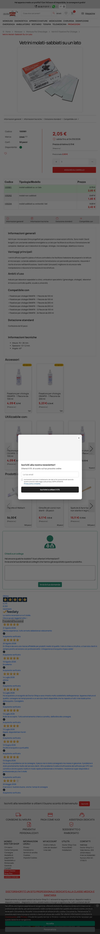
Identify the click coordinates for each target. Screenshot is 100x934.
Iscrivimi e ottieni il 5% (50, 490)
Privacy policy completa (32, 484)
